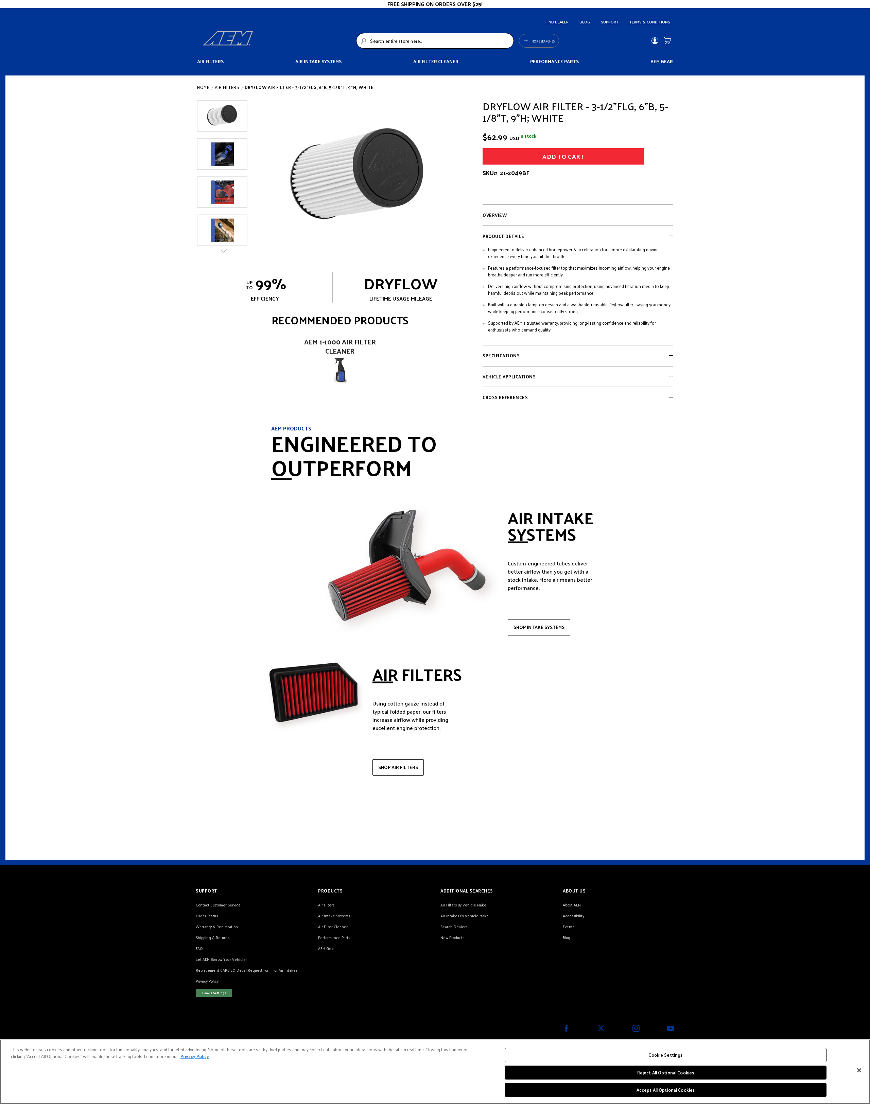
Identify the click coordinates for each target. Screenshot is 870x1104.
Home (203, 87)
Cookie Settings (214, 993)
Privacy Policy (194, 1056)
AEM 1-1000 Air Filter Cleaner (340, 346)
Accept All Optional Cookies (666, 1090)
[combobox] (435, 41)
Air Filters (227, 87)
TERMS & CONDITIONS (649, 22)
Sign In (655, 40)
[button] (222, 116)
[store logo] (277, 40)
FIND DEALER (557, 22)
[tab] (578, 215)
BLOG (584, 22)
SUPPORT (610, 22)
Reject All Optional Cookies (665, 1072)
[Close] (859, 1070)
